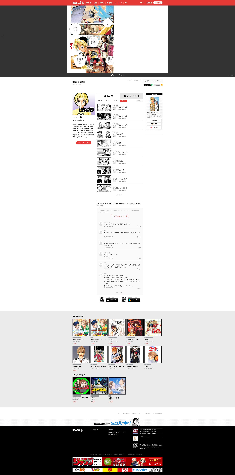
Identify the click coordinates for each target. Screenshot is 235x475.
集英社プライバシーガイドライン (117, 432)
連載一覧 (89, 3)
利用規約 (111, 429)
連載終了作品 (146, 413)
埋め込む (158, 85)
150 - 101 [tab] (108, 100)
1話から (140, 100)
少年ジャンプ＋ (78, 2)
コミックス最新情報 (157, 413)
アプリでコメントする (119, 216)
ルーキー (118, 3)
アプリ (102, 3)
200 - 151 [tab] (100, 100)
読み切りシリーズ (136, 413)
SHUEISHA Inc (94, 454)
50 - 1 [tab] (123, 100)
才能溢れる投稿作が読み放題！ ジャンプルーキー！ (117, 422)
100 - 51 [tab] (116, 100)
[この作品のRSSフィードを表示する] (161, 85)
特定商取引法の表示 (113, 434)
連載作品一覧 (126, 413)
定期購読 (158, 3)
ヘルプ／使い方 (94, 429)
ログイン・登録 (146, 3)
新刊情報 (109, 3)
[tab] (108, 96)
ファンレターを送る (83, 142)
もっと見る (119, 195)
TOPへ (118, 413)
